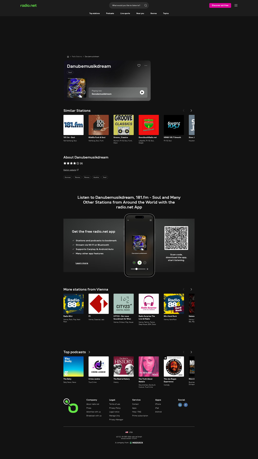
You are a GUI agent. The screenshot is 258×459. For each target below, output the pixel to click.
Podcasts (110, 13)
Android (158, 412)
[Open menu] (236, 5)
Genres (153, 13)
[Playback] (142, 92)
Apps (134, 408)
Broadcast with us (93, 416)
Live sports (125, 13)
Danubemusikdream (102, 94)
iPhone (158, 404)
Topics (166, 13)
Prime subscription (140, 416)
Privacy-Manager (116, 420)
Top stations (94, 13)
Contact (135, 404)
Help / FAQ (136, 412)
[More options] (145, 65)
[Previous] (183, 109)
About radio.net (92, 404)
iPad (157, 408)
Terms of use (114, 404)
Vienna (77, 177)
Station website (69, 170)
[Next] (191, 109)
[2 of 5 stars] (68, 163)
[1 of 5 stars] (65, 163)
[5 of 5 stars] (77, 163)
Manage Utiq (114, 416)
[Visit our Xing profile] (186, 404)
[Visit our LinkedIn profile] (180, 404)
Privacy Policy (115, 408)
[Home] (68, 56)
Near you (140, 13)
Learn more (82, 263)
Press (88, 408)
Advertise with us (93, 412)
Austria (96, 177)
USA (131, 432)
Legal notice (114, 412)
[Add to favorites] (139, 65)
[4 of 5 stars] (74, 163)
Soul (70, 72)
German (68, 177)
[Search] (145, 5)
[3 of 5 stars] (71, 163)
